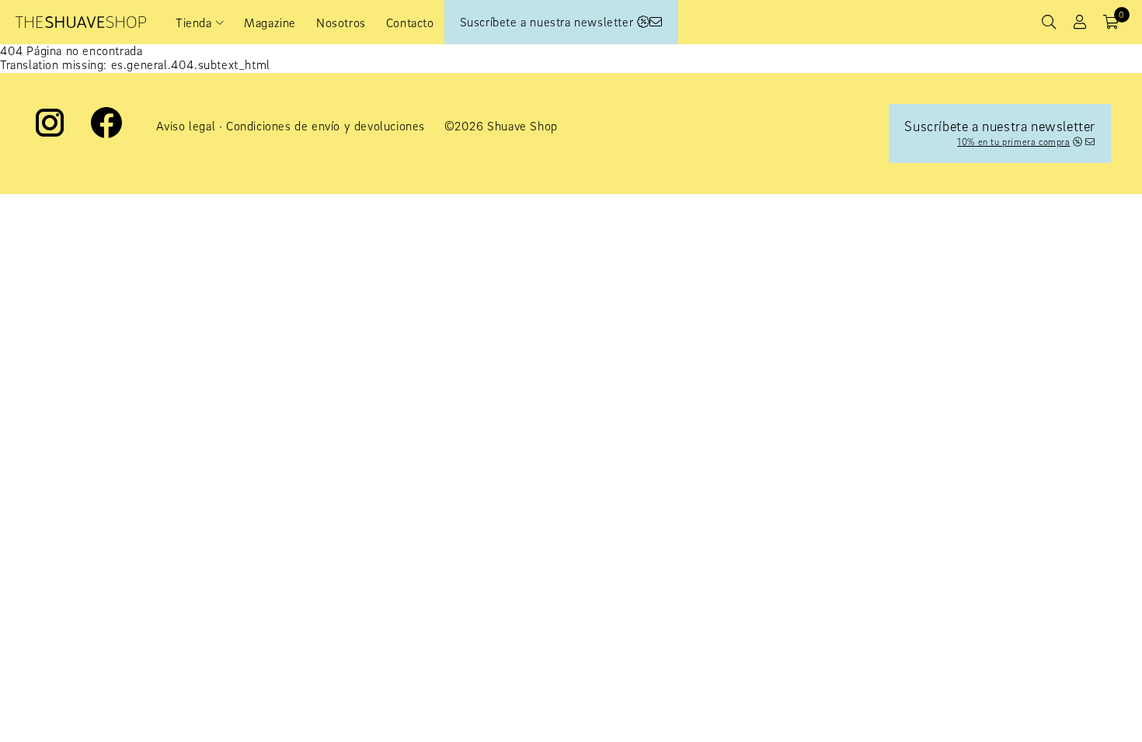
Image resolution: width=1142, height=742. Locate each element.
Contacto (410, 22)
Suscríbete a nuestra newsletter (548, 21)
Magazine (270, 22)
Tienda (194, 22)
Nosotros (341, 22)
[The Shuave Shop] (81, 22)
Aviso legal (186, 126)
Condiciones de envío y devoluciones (325, 126)
